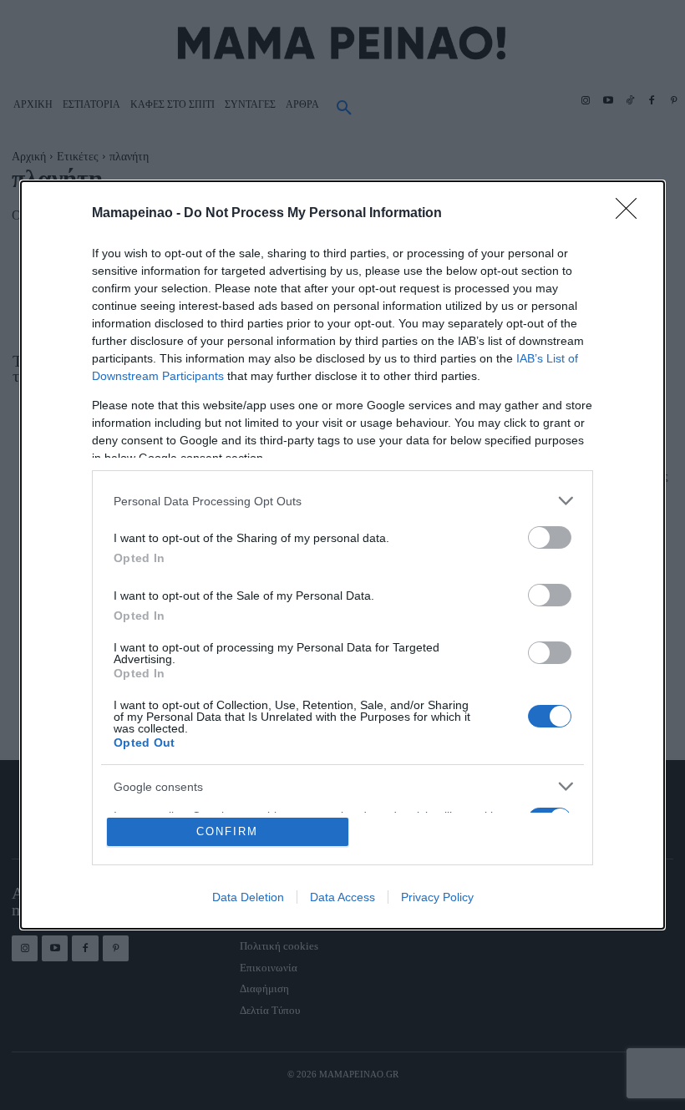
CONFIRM (227, 831)
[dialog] (342, 555)
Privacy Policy (437, 897)
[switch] (549, 537)
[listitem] (342, 500)
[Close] (631, 214)
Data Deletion (248, 897)
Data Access (342, 897)
